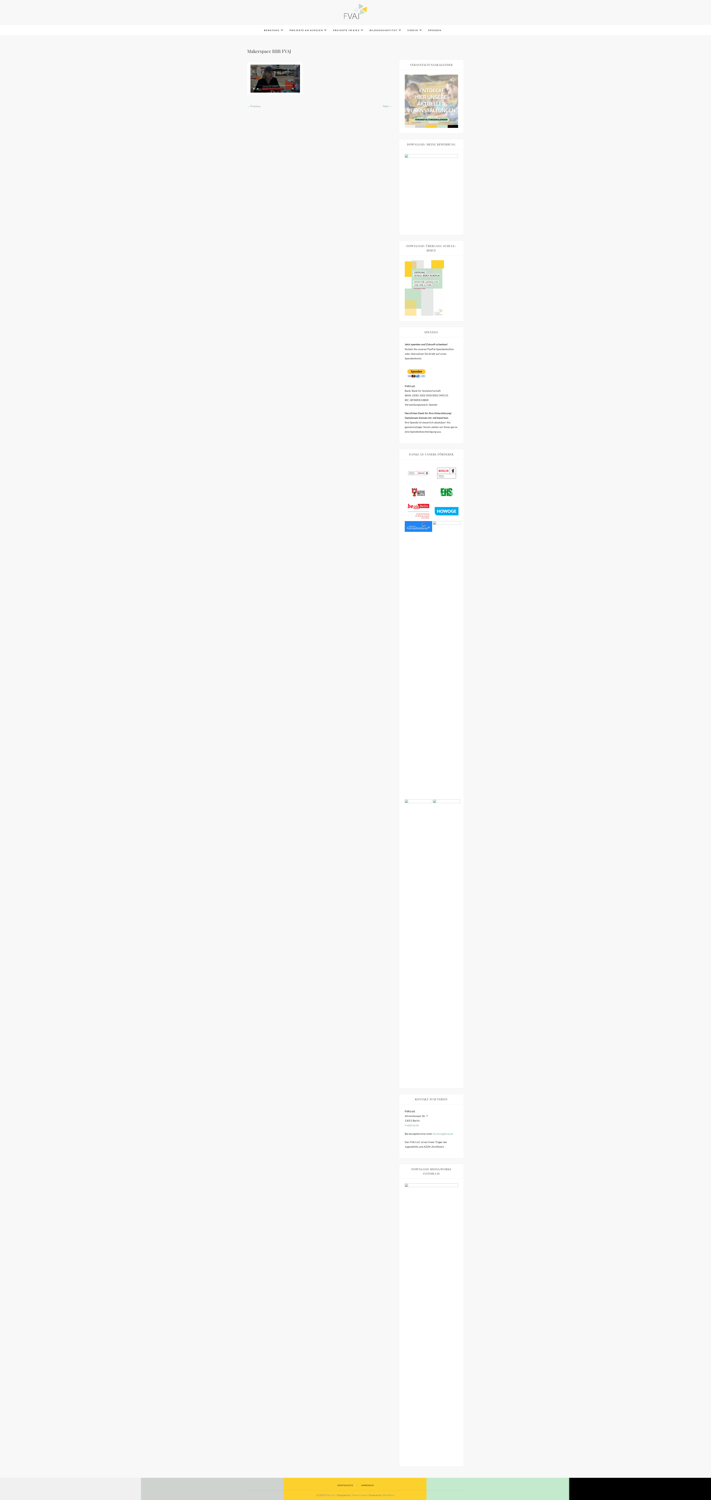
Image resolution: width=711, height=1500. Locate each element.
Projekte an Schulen (306, 30)
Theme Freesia (359, 1495)
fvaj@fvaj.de (412, 1125)
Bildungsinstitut (384, 30)
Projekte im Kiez (346, 30)
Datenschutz (345, 1485)
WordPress (389, 1495)
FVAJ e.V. (255, 28)
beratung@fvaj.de (443, 1133)
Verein (412, 30)
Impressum (367, 1485)
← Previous (254, 106)
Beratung (272, 30)
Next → (387, 106)
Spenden (434, 30)
